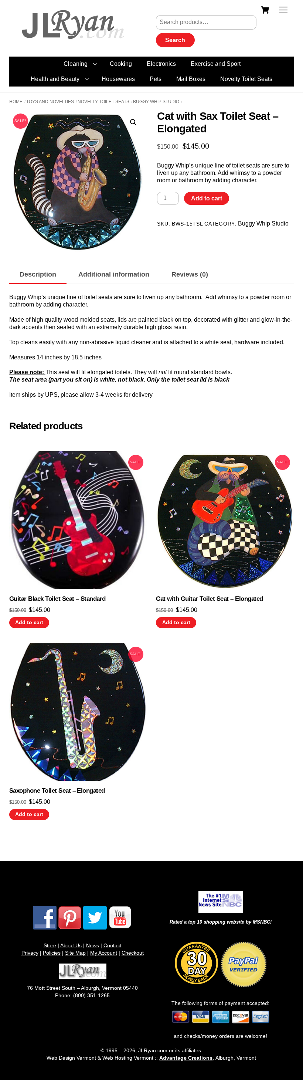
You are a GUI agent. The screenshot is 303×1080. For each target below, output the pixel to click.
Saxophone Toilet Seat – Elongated (57, 790)
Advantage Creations (185, 1058)
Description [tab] (38, 274)
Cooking (121, 64)
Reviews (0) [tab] (189, 274)
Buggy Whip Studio (156, 101)
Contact (112, 945)
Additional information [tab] (113, 274)
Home (16, 101)
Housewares (118, 79)
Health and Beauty (55, 79)
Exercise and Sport (216, 64)
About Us (71, 945)
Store (50, 945)
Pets (155, 79)
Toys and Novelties (50, 101)
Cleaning (76, 64)
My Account (103, 953)
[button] (133, 122)
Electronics (161, 64)
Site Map (75, 953)
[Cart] (265, 10)
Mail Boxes (190, 79)
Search (175, 40)
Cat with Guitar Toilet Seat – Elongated (209, 598)
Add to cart (206, 198)
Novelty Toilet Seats (246, 79)
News (92, 945)
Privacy (29, 953)
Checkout (133, 953)
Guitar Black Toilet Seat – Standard (57, 598)
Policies (52, 953)
